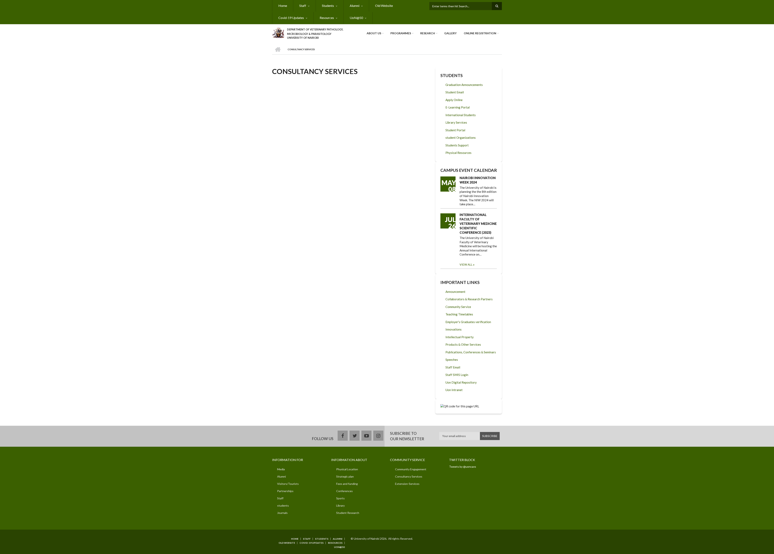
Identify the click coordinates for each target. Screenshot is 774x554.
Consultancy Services (408, 476)
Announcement (455, 291)
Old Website (384, 5)
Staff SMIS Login (456, 375)
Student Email (454, 92)
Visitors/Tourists (288, 483)
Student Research (347, 512)
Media (281, 469)
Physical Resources (458, 152)
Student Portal (455, 130)
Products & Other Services (463, 344)
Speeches (451, 359)
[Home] (278, 32)
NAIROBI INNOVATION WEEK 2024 (478, 180)
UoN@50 (356, 18)
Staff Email (452, 367)
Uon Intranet (454, 390)
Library (340, 505)
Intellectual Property (459, 337)
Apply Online (454, 100)
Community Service (458, 307)
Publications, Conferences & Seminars (470, 352)
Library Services (456, 122)
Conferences (344, 491)
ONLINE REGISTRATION (480, 33)
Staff (302, 5)
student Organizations (460, 137)
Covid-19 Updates (291, 18)
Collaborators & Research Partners (469, 299)
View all (466, 264)
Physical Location (347, 469)
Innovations (453, 329)
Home (282, 5)
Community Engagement (410, 469)
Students (328, 5)
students (283, 505)
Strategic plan (345, 476)
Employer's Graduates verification (468, 322)
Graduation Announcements (464, 85)
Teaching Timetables (459, 314)
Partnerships (285, 491)
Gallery (450, 33)
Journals (282, 512)
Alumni (354, 5)
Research (427, 33)
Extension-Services (407, 483)
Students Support (457, 145)
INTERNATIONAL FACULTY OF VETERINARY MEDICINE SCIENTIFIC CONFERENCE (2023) (478, 223)
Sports (340, 498)
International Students (460, 115)
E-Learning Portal (457, 107)
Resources (327, 18)
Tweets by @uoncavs (462, 466)
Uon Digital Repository (461, 382)
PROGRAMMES (400, 33)
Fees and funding (347, 483)
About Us (374, 33)
